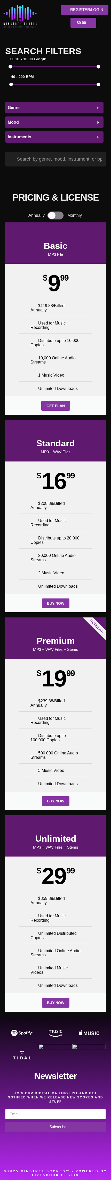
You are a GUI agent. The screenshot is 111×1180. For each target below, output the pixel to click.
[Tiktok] (91, 1157)
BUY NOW (55, 603)
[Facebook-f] (34, 1157)
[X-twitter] (48, 1157)
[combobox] (54, 107)
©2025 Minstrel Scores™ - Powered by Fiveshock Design (55, 1173)
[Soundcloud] (19, 1157)
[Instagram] (63, 1157)
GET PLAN (55, 406)
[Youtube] (77, 1157)
